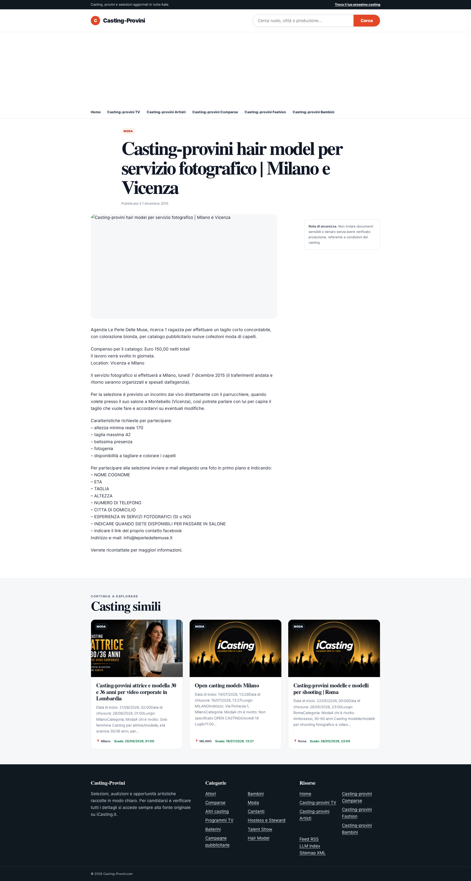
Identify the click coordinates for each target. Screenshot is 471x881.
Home (96, 112)
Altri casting (217, 811)
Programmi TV (219, 820)
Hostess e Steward (267, 820)
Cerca (367, 20)
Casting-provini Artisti (166, 112)
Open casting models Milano (227, 685)
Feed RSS (309, 839)
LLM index (310, 845)
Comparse (215, 802)
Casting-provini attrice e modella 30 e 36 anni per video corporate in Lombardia (136, 692)
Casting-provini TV (123, 112)
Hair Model (258, 838)
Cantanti (256, 811)
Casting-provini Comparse (215, 112)
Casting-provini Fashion (265, 112)
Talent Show (260, 829)
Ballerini (213, 829)
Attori (210, 793)
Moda (128, 131)
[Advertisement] (235, 69)
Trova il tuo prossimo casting (357, 4)
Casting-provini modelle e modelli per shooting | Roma (330, 688)
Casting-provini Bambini (313, 112)
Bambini (256, 793)
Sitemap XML (313, 852)
